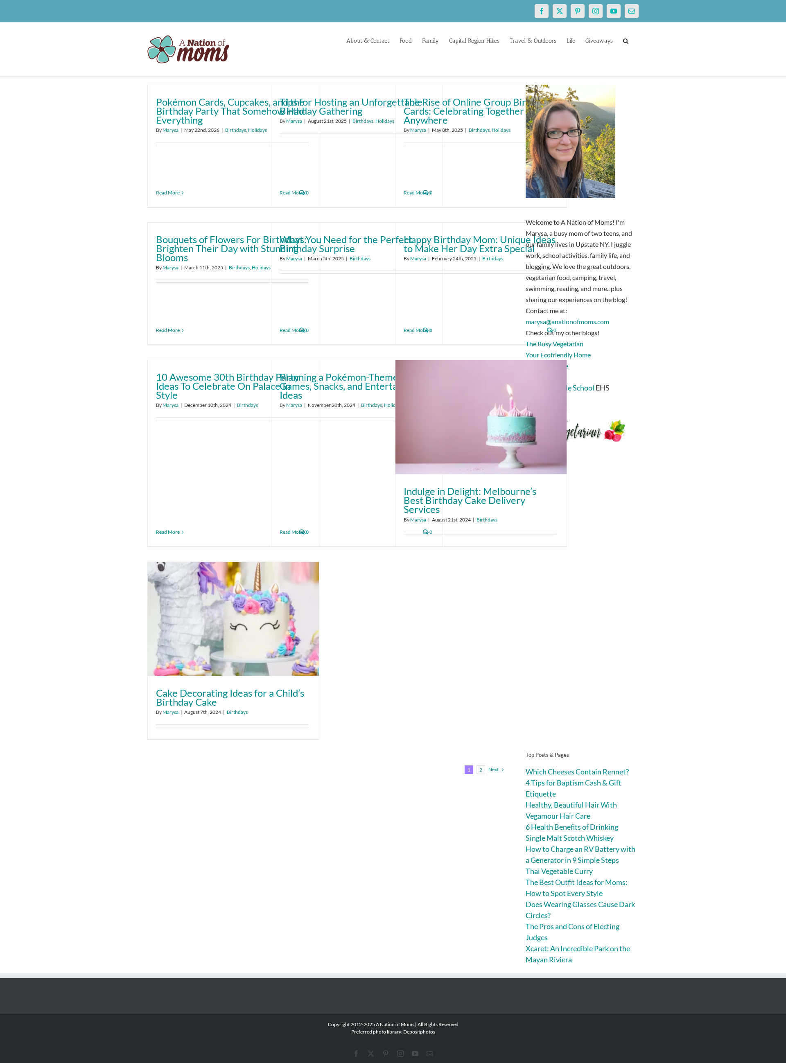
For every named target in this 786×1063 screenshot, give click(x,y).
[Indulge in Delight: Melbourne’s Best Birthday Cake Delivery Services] (481, 417)
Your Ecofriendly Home (558, 355)
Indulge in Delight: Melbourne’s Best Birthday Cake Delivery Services (470, 500)
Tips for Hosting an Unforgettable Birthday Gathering (351, 106)
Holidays (257, 130)
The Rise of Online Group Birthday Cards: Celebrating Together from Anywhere (477, 111)
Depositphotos (419, 1032)
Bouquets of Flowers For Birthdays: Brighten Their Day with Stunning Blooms (231, 248)
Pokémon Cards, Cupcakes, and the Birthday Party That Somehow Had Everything (230, 111)
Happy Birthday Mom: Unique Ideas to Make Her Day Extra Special (480, 243)
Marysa (170, 130)
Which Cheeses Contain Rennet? (577, 771)
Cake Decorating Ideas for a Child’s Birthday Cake (230, 697)
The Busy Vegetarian (554, 344)
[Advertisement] (582, 610)
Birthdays (235, 130)
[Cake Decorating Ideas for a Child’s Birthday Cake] (233, 619)
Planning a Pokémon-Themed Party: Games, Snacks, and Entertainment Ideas (355, 386)
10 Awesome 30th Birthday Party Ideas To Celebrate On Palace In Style (227, 386)
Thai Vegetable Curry (559, 871)
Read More (168, 193)
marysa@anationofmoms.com (567, 321)
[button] (625, 40)
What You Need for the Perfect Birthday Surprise (346, 243)
